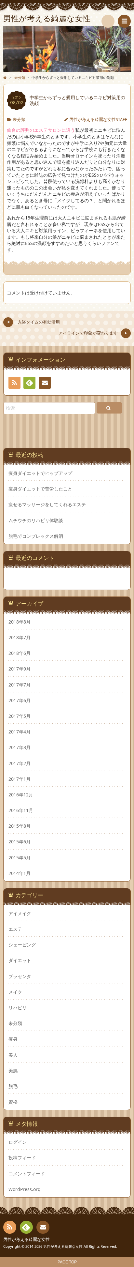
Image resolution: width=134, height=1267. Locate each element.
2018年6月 (19, 653)
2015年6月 (19, 841)
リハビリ (17, 1007)
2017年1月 (19, 779)
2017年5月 (19, 716)
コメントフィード (26, 1173)
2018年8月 (19, 622)
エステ (15, 929)
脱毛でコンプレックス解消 (35, 536)
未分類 (19, 119)
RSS (14, 383)
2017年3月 (19, 747)
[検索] (107, 21)
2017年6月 (19, 700)
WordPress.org (24, 1189)
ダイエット (19, 960)
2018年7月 (19, 637)
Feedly (29, 383)
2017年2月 (19, 763)
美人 (13, 1055)
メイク (15, 992)
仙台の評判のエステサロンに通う (41, 130)
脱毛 (13, 1086)
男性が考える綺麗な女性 (26, 1239)
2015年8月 (19, 826)
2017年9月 (19, 669)
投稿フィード (22, 1157)
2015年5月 (19, 857)
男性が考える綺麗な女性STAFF (98, 119)
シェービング (22, 945)
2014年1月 (19, 873)
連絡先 (45, 383)
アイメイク (19, 913)
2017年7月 (19, 685)
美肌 (13, 1070)
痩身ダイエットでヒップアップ (40, 473)
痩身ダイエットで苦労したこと (40, 489)
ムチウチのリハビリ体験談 (35, 520)
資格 (13, 1102)
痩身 (13, 1039)
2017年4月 (19, 732)
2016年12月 (20, 795)
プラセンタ (19, 976)
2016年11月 (20, 810)
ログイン (17, 1142)
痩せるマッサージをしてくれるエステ (47, 504)
